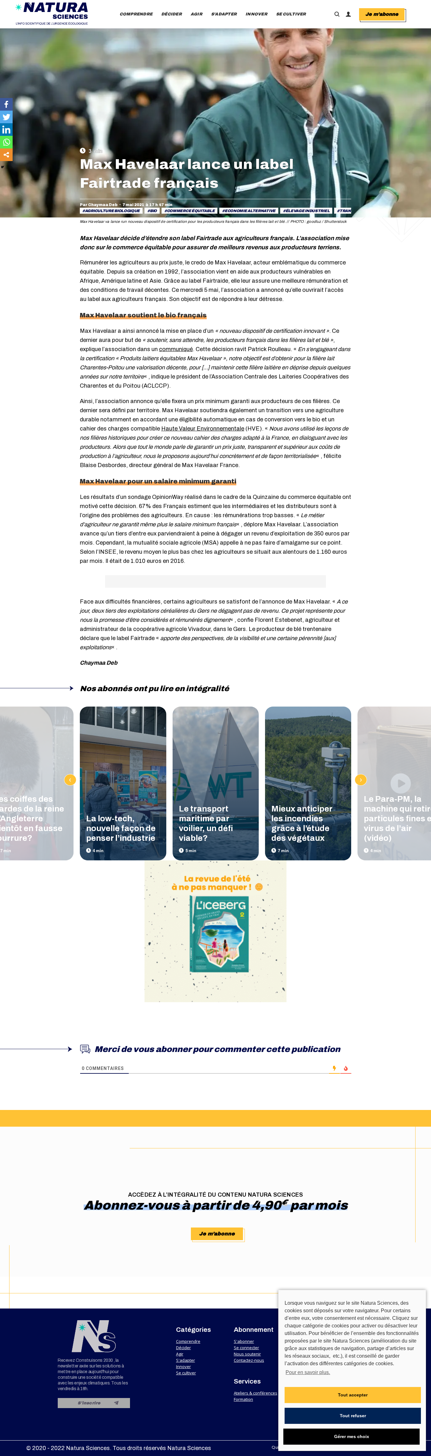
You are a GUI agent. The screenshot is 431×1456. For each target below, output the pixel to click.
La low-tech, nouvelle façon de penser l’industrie (121, 828)
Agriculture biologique (112, 211)
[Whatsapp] (6, 142)
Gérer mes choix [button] (351, 1436)
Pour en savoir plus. (308, 1372)
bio (153, 211)
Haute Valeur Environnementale (202, 428)
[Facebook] (6, 104)
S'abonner (244, 1341)
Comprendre (188, 1341)
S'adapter (185, 1360)
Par (99, 205)
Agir (179, 1354)
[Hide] (2, 167)
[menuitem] (136, 14)
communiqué (176, 349)
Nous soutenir (247, 1354)
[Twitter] (6, 117)
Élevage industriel (308, 211)
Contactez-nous (249, 1360)
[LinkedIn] (6, 129)
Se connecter (246, 1347)
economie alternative (250, 211)
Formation (243, 1399)
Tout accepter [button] (353, 1394)
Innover (183, 1366)
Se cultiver (186, 1373)
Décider (183, 1347)
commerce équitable (191, 211)
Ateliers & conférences (255, 1393)
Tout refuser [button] (353, 1415)
